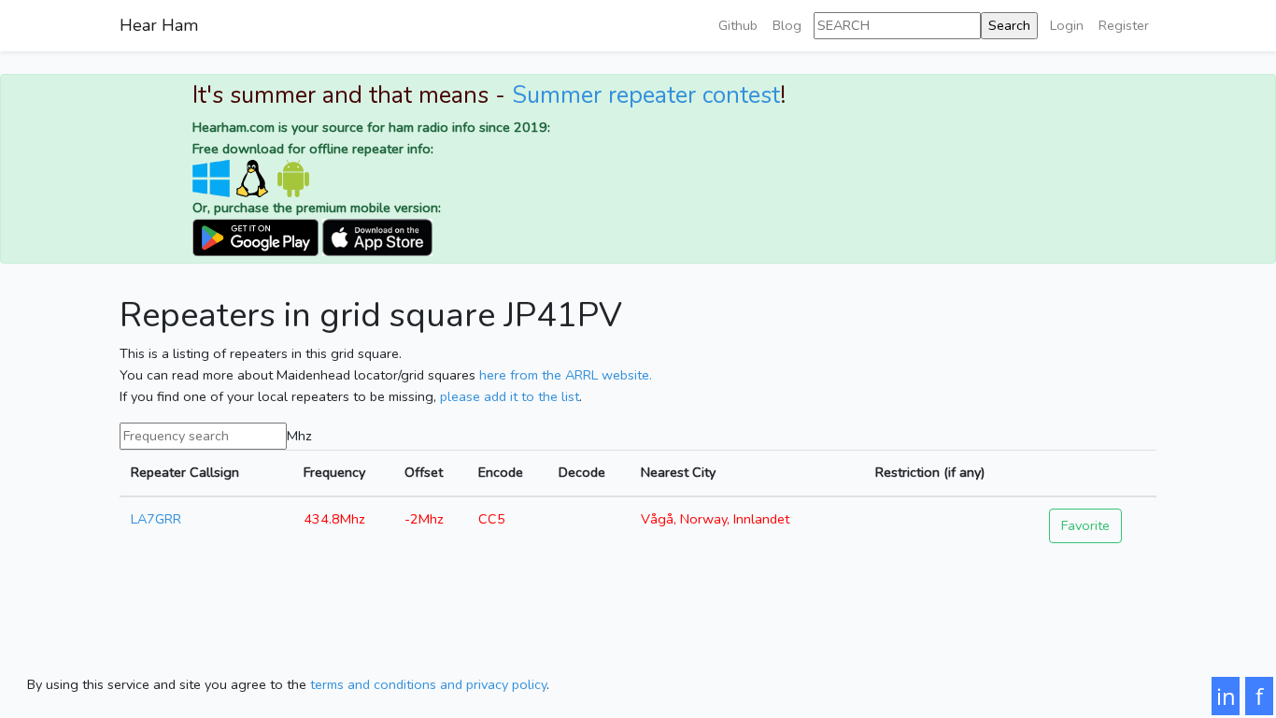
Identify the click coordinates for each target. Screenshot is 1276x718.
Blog (787, 25)
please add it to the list (509, 396)
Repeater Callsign (185, 472)
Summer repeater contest (646, 95)
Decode (582, 472)
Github (738, 25)
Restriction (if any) (930, 472)
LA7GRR (156, 519)
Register (1124, 25)
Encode (500, 472)
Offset (423, 472)
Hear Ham (159, 25)
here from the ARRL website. (565, 375)
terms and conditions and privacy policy (428, 684)
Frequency (334, 472)
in (1226, 696)
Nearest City (678, 472)
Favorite (1085, 525)
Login (1067, 25)
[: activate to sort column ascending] (1097, 473)
